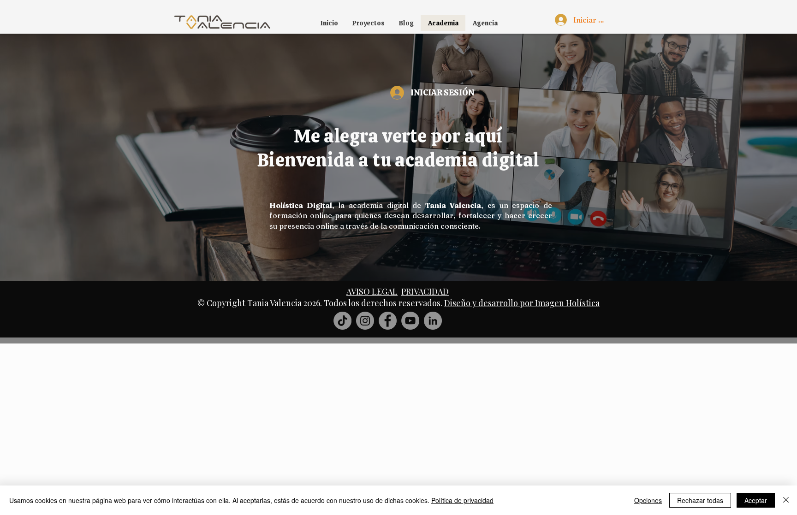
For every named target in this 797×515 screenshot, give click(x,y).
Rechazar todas (700, 500)
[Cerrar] (785, 500)
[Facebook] (388, 321)
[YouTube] (410, 321)
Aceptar (755, 500)
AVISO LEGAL (372, 291)
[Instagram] (365, 321)
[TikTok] (342, 321)
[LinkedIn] (433, 321)
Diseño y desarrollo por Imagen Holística (522, 302)
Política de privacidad (462, 500)
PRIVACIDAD (425, 291)
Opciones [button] (648, 500)
